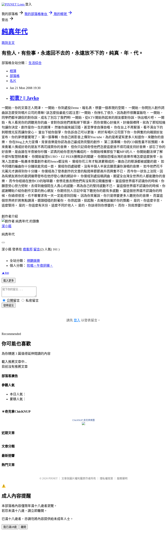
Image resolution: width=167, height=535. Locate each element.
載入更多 (8, 280)
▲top (5, 272)
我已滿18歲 (10, 526)
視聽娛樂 (33, 260)
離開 (23, 526)
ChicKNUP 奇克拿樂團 (83, 420)
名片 (13, 81)
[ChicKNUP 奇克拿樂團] (83, 424)
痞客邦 (28, 249)
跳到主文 (8, 43)
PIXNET (53, 478)
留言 (36, 249)
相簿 (13, 71)
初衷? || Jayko (24, 98)
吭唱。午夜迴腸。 (40, 265)
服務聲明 (122, 478)
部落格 (15, 76)
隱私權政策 (106, 478)
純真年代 (15, 31)
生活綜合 (35, 63)
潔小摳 (6, 226)
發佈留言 (8, 305)
